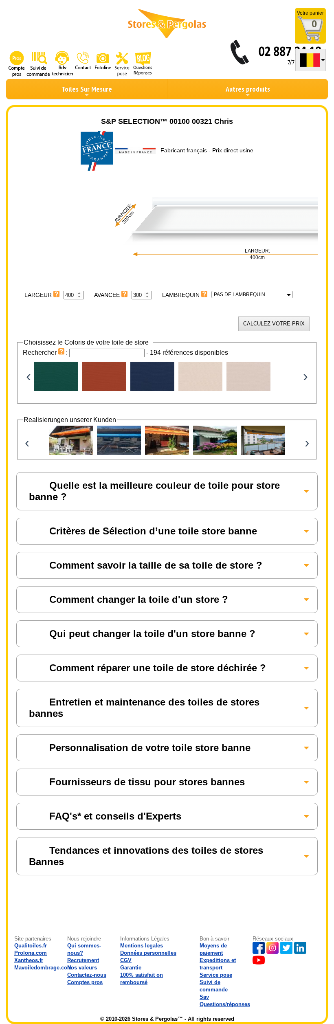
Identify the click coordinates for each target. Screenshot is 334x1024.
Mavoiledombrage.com (43, 968)
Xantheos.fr (28, 960)
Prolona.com (30, 953)
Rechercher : (46, 352)
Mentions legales (141, 946)
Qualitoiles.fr (30, 946)
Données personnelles (148, 953)
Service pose (216, 975)
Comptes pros (85, 982)
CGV (126, 960)
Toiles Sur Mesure (87, 89)
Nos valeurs (82, 968)
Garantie (130, 968)
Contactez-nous (86, 975)
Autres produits (248, 89)
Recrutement (83, 960)
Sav (204, 997)
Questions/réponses (225, 1004)
